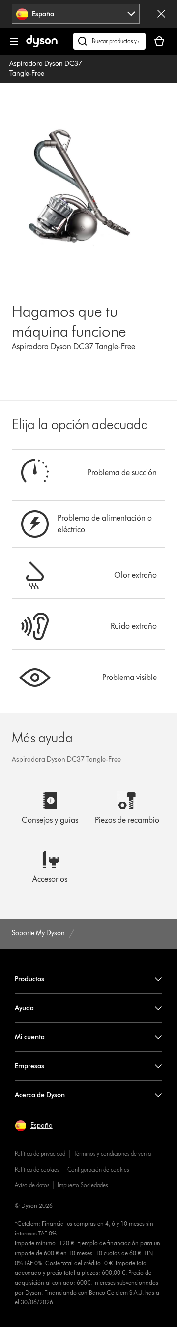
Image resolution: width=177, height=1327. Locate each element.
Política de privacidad (40, 1153)
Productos (29, 979)
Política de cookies (37, 1169)
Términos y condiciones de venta (112, 1153)
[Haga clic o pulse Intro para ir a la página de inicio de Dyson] (42, 45)
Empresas (29, 1066)
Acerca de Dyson (40, 1095)
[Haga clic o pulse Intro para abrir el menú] (14, 41)
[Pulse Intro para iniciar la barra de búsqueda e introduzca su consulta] (109, 41)
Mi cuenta (30, 1037)
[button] (34, 1126)
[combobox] (76, 14)
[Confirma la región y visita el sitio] (161, 14)
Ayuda (24, 1008)
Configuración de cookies (98, 1169)
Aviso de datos (32, 1185)
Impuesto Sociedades (83, 1185)
